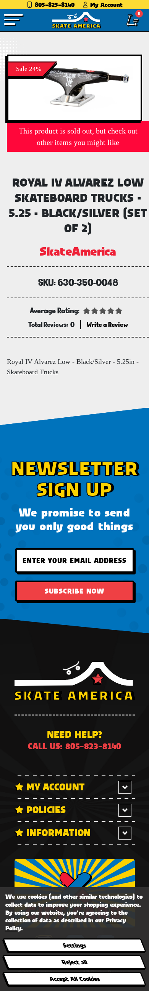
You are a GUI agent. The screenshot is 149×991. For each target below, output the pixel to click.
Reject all (74, 961)
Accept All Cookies (74, 978)
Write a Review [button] (107, 324)
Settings (74, 945)
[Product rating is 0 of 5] (102, 310)
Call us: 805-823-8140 (74, 746)
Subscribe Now (74, 591)
